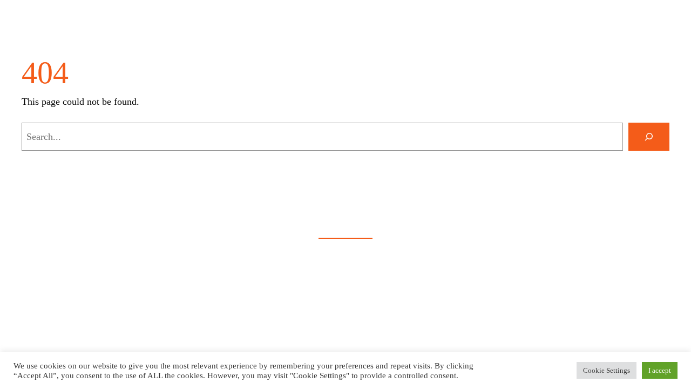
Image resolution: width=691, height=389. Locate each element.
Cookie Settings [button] (606, 370)
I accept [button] (659, 370)
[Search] (648, 137)
